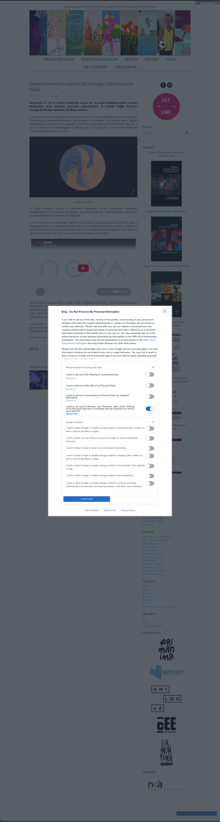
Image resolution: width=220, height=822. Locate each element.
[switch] (150, 374)
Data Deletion (92, 510)
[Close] (166, 312)
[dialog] (110, 411)
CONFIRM (87, 499)
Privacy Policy (128, 510)
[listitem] (110, 367)
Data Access (110, 510)
